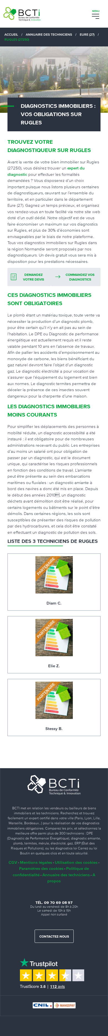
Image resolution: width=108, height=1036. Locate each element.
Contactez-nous (54, 936)
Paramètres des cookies (41, 868)
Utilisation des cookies (76, 862)
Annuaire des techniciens (66, 874)
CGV (13, 862)
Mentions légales (36, 862)
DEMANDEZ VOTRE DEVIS (33, 277)
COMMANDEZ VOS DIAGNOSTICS (80, 277)
